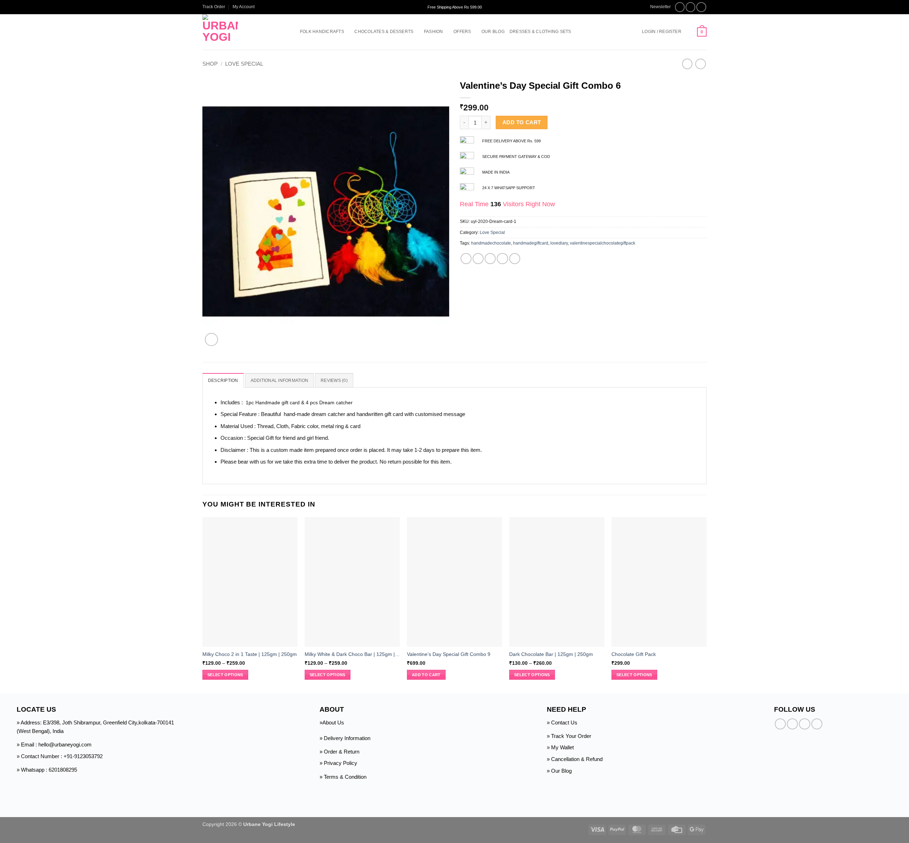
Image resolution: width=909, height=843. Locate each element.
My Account (244, 6)
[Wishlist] (689, 32)
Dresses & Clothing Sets (540, 31)
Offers (462, 31)
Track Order (213, 6)
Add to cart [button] (426, 675)
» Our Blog (559, 771)
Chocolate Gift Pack (633, 654)
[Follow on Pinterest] (816, 723)
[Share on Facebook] (466, 258)
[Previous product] (700, 64)
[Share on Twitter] (478, 258)
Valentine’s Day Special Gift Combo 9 (448, 654)
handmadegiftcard (530, 243)
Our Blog (493, 31)
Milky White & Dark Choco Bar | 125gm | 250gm (352, 654)
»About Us (332, 722)
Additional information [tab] (279, 380)
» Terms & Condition (343, 777)
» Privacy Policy (338, 763)
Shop (210, 64)
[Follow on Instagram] (691, 7)
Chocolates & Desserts (383, 31)
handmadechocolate (491, 243)
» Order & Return (339, 752)
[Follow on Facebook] (680, 7)
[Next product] (687, 64)
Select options (225, 675)
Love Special (244, 64)
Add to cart (521, 122)
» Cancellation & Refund (575, 759)
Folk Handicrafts (322, 31)
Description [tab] (223, 380)
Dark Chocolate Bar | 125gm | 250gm (551, 654)
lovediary (559, 243)
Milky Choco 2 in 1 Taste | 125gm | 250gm (249, 654)
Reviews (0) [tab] (334, 380)
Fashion (433, 31)
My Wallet (562, 747)
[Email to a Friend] (490, 258)
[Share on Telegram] (514, 258)
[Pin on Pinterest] (502, 258)
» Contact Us (562, 722)
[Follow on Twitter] (701, 7)
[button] (657, 7)
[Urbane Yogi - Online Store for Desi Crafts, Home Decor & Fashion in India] (240, 32)
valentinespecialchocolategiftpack (602, 243)
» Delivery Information (345, 738)
